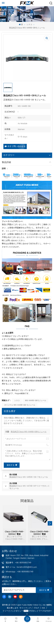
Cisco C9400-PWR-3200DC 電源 (39, 532)
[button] (50, 523)
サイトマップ (25, 608)
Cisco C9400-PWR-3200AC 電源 (14, 532)
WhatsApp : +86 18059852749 (19, 571)
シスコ (29, 24)
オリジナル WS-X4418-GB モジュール (19, 405)
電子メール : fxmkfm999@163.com (21, 567)
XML (43, 608)
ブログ (36, 608)
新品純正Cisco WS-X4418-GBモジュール (28, 431)
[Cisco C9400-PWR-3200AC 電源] (14, 517)
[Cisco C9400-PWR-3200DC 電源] (39, 517)
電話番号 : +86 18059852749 (18, 562)
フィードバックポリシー (13, 611)
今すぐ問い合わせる (16, 146)
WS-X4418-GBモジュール (35, 400)
